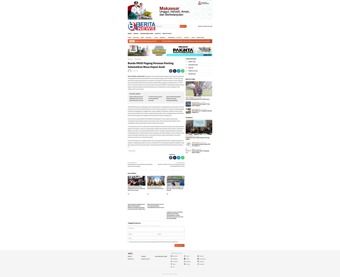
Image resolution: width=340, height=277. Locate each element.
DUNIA (187, 136)
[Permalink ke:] (129, 71)
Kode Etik (131, 259)
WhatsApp (175, 259)
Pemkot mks (132, 151)
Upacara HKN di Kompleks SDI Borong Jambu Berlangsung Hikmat (173, 98)
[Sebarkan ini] (170, 71)
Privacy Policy (145, 259)
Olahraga (191, 97)
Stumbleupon (202, 259)
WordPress (175, 261)
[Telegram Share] (178, 71)
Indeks (130, 256)
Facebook (175, 256)
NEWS (187, 97)
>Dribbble (201, 261)
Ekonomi (194, 102)
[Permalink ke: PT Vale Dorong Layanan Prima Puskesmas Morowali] (156, 181)
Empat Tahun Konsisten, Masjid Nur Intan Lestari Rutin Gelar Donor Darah (136, 98)
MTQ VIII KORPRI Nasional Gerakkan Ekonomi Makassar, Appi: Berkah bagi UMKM (171, 41)
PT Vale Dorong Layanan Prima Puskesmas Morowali (155, 98)
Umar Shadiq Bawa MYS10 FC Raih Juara (197, 99)
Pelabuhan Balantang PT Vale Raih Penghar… (201, 104)
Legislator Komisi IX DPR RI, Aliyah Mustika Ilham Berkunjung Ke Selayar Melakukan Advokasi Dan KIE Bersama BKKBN (175, 215)
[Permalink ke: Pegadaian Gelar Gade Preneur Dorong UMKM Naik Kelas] (199, 127)
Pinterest (201, 256)
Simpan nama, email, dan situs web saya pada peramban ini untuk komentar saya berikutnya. (154, 242)
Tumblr (187, 259)
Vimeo (174, 264)
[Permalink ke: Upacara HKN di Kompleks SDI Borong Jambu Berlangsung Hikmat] (175, 181)
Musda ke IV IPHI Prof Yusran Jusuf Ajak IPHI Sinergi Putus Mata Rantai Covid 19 (171, 164)
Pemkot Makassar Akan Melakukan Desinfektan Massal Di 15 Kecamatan (140, 164)
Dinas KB (190, 68)
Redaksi (143, 256)
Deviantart (201, 264)
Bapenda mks (192, 74)
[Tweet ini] (174, 71)
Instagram (188, 261)
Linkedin (188, 264)
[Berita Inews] (142, 26)
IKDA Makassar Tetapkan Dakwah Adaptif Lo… (202, 111)
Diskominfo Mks (193, 65)
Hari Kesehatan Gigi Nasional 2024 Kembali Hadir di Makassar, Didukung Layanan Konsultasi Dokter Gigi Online (136, 206)
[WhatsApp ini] (182, 71)
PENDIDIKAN (198, 109)
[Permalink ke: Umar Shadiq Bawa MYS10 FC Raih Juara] (199, 88)
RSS (173, 267)
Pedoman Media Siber (161, 256)
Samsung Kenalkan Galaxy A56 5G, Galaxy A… (201, 145)
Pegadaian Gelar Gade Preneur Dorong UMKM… (197, 138)
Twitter (187, 256)
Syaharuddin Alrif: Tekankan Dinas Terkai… (200, 151)
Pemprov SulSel (193, 71)
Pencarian (183, 26)
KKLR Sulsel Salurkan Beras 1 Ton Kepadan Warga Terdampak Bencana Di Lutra (155, 205)
